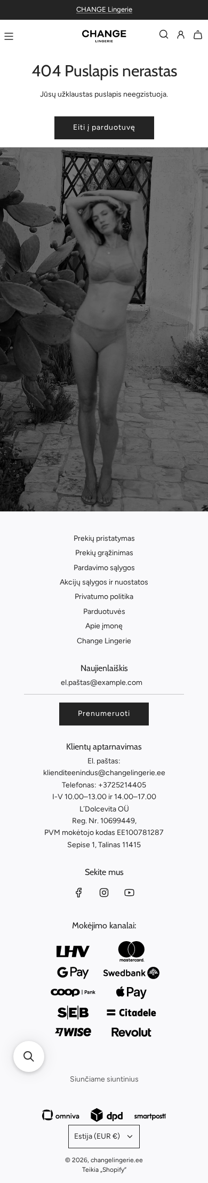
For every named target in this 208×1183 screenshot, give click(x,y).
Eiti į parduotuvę (104, 127)
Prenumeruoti (104, 713)
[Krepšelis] (197, 36)
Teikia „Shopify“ (104, 1169)
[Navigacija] (8, 36)
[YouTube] (129, 892)
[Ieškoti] (163, 36)
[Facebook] (79, 892)
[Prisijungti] (180, 36)
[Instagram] (104, 892)
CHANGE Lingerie (104, 9)
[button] (28, 1056)
